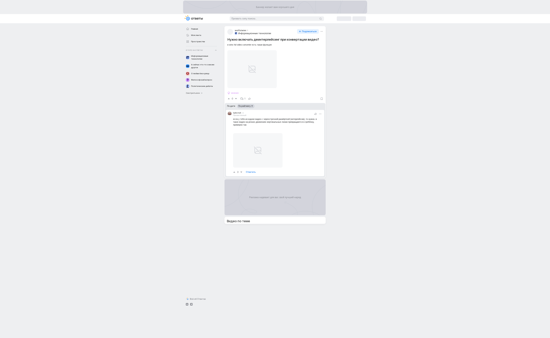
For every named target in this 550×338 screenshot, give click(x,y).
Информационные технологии (254, 33)
